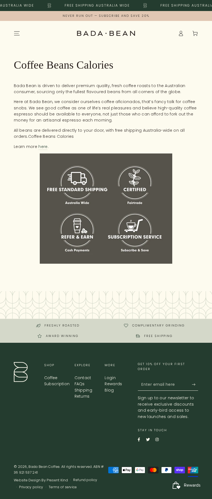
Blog (109, 390)
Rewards (113, 384)
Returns (82, 396)
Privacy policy (31, 487)
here (42, 146)
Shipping (83, 390)
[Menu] (17, 33)
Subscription (57, 384)
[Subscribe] (191, 384)
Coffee (51, 378)
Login (110, 378)
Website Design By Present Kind (41, 480)
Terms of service (63, 487)
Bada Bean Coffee (44, 466)
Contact (83, 378)
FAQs (80, 384)
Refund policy (85, 480)
